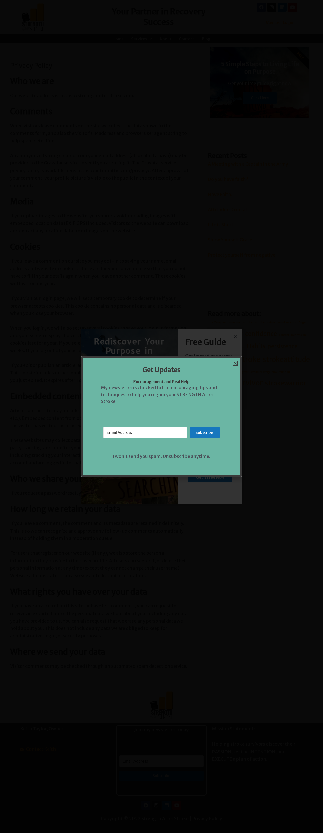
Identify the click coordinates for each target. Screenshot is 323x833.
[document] (161, 416)
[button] (235, 363)
